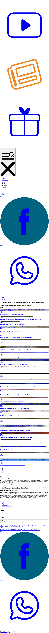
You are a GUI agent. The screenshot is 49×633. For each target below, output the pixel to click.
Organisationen (20, 529)
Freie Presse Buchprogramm (14, 525)
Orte (36, 529)
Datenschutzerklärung (28, 530)
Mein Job (21, 526)
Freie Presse (6, 526)
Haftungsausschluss (22, 530)
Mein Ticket (14, 526)
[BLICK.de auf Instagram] (1, 196)
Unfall (3, 513)
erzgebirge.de (2, 526)
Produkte (34, 529)
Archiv (12, 530)
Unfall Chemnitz (4, 507)
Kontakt (14, 530)
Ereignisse (28, 529)
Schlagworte (25, 529)
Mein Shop (18, 526)
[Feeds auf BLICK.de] (0, 295)
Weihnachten (16, 529)
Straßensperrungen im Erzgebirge (7, 506)
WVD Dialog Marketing (31, 525)
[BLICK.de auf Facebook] (24, 221)
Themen (3, 299)
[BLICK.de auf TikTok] (2, 246)
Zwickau (3, 502)
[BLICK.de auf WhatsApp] (24, 294)
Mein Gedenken (43, 525)
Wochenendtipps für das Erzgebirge (7, 508)
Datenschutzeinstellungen (36, 530)
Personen (31, 529)
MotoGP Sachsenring (10, 529)
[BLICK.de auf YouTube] (1, 246)
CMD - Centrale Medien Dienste (5, 525)
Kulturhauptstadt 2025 (3, 529)
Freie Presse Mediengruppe (23, 525)
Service (9, 530)
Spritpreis (3, 501)
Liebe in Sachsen (38, 525)
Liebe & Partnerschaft (5, 505)
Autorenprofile (2, 530)
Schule (3, 504)
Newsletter (6, 530)
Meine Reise (10, 526)
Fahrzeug (3, 515)
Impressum (17, 530)
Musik (3, 503)
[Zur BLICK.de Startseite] (6, 0)
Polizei (3, 512)
